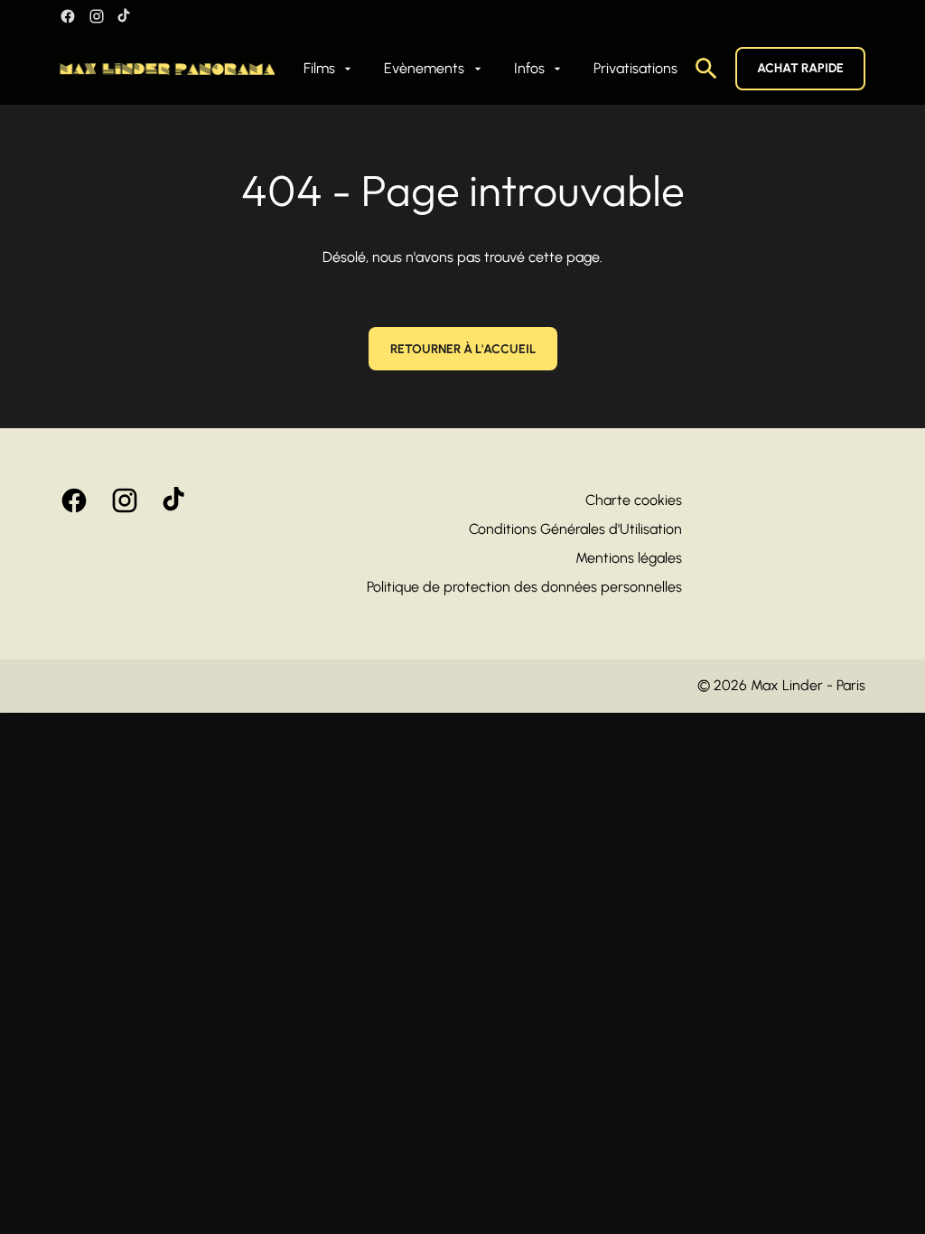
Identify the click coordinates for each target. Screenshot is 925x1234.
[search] (706, 68)
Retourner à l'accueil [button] (463, 349)
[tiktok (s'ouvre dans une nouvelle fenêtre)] (125, 16)
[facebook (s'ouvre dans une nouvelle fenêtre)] (68, 16)
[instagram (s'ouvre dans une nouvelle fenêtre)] (97, 16)
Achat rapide (800, 68)
